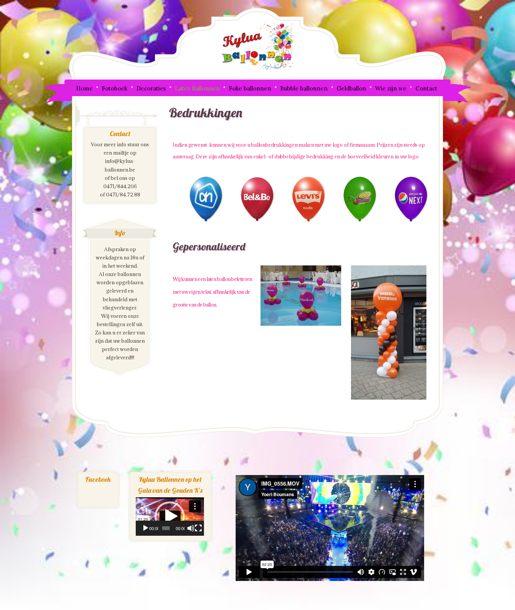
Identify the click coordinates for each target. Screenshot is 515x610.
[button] (170, 516)
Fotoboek (114, 88)
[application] (170, 516)
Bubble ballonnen (304, 88)
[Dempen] (191, 528)
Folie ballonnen (250, 88)
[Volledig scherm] (198, 528)
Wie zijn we (390, 88)
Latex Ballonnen (197, 88)
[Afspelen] (145, 528)
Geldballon (351, 88)
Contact (426, 88)
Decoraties (151, 88)
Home (84, 88)
